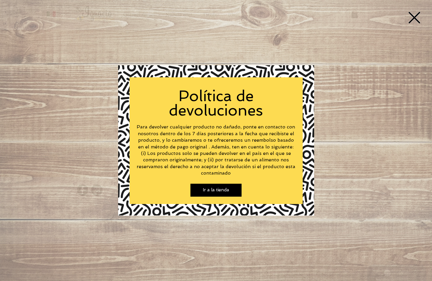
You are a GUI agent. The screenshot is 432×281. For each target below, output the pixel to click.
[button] (414, 18)
